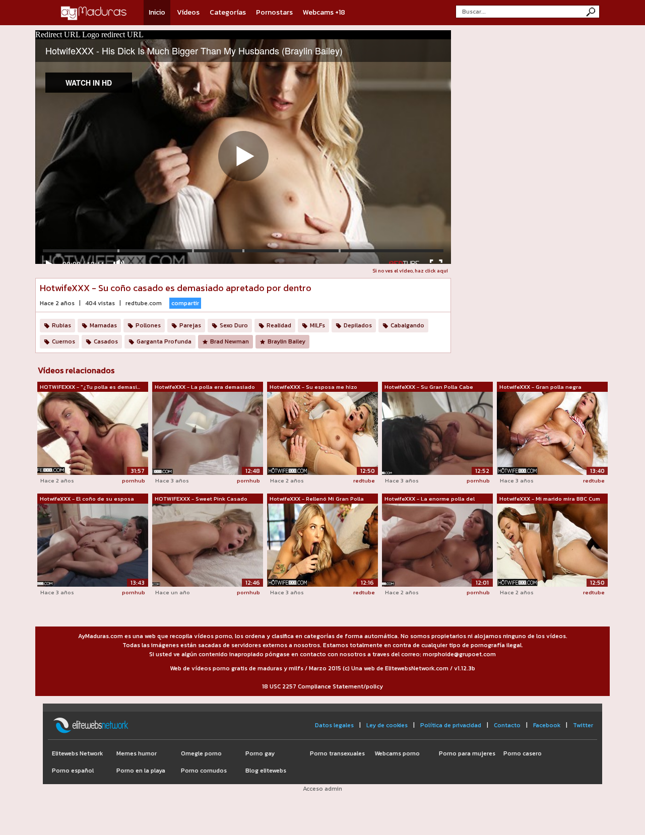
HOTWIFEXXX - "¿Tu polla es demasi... (90, 387)
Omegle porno (201, 753)
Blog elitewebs (265, 770)
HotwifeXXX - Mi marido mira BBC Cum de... (549, 499)
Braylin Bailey (286, 341)
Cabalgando (407, 325)
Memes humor (136, 753)
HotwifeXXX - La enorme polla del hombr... (429, 499)
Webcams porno (397, 753)
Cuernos (63, 341)
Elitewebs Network (77, 753)
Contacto (507, 725)
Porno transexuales (337, 753)
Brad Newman (229, 341)
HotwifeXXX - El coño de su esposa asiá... (87, 499)
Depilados (358, 325)
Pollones (148, 325)
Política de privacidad (450, 725)
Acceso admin (322, 788)
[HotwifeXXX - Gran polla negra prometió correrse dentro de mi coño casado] (552, 432)
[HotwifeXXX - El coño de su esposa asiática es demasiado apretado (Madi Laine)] (92, 544)
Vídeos (188, 12)
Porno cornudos (204, 770)
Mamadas (103, 325)
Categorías (228, 12)
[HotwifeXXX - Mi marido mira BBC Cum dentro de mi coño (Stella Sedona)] (552, 544)
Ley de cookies (387, 725)
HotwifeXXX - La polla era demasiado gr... (205, 387)
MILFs (317, 325)
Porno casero (522, 753)
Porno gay (260, 753)
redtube (364, 480)
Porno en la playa (140, 770)
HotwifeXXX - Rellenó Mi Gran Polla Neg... (317, 499)
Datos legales (334, 725)
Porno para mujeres (467, 753)
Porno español (73, 770)
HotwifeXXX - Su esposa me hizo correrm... (313, 387)
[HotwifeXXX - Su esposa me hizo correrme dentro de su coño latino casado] (322, 432)
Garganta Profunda (164, 341)
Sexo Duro (234, 325)
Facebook (546, 725)
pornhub (133, 480)
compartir (185, 303)
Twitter (583, 725)
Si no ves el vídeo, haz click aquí (410, 270)
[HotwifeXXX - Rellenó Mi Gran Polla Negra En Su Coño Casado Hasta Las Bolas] (322, 544)
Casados (106, 341)
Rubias (61, 325)
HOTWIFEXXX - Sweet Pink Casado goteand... (201, 499)
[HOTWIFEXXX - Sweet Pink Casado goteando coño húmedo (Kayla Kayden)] (207, 544)
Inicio (157, 12)
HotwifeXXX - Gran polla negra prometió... (540, 387)
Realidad (279, 325)
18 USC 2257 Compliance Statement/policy (322, 686)
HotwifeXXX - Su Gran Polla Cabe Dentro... (428, 387)
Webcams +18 (324, 12)
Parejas (190, 325)
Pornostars (274, 12)
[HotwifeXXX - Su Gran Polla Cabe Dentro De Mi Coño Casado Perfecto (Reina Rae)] (437, 432)
